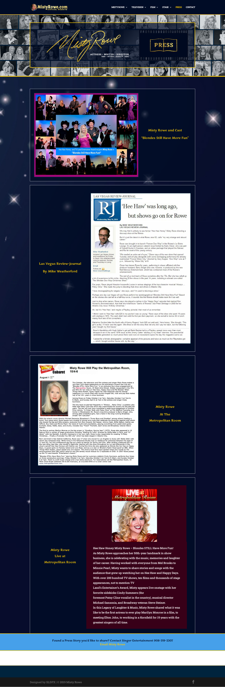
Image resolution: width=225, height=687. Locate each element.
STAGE (165, 7)
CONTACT (190, 7)
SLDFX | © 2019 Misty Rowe (64, 682)
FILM (152, 7)
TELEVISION (137, 7)
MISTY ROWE (117, 7)
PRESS (179, 7)
